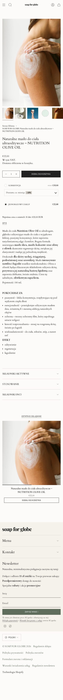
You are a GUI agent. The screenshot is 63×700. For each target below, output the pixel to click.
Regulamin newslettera (43, 665)
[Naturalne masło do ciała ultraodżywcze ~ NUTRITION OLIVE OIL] (31, 453)
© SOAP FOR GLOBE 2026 (16, 646)
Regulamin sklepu (42, 646)
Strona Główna (8, 126)
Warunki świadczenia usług (16, 665)
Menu (6, 540)
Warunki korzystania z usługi (31, 620)
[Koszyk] (59, 4)
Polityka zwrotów (35, 652)
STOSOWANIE (10, 384)
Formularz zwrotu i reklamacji (17, 659)
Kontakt (8, 552)
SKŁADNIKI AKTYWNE (15, 373)
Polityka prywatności (10, 620)
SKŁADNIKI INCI (11, 394)
